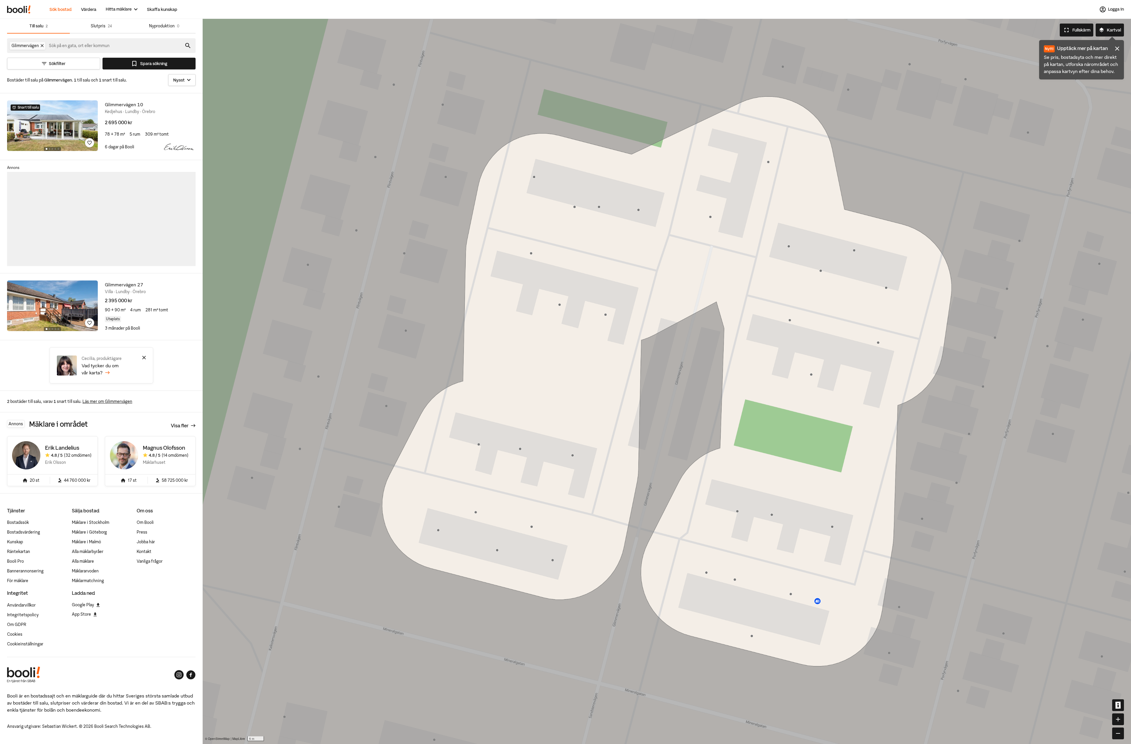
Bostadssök (18, 522)
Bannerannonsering (25, 571)
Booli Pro (15, 561)
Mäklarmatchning (88, 580)
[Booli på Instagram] (179, 675)
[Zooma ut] (1118, 733)
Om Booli (145, 522)
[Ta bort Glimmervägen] (42, 45)
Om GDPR (16, 624)
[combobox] (79, 45)
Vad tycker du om (100, 369)
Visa (179, 426)
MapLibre (238, 739)
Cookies (14, 634)
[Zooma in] (1118, 719)
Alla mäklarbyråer (87, 551)
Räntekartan (18, 551)
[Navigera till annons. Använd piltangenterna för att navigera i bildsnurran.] (52, 125)
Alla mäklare (83, 561)
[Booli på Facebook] (191, 675)
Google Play (83, 604)
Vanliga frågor (150, 561)
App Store (81, 614)
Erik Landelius (62, 447)
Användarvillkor (21, 605)
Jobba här (146, 541)
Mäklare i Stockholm (90, 522)
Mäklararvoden (85, 571)
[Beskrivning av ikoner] (1118, 705)
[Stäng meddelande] (1117, 48)
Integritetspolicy (23, 614)
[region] (667, 381)
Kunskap (15, 541)
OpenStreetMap (219, 739)
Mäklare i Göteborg (89, 532)
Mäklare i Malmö (86, 541)
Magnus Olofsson (164, 447)
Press (142, 532)
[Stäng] (144, 357)
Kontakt (144, 551)
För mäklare (17, 580)
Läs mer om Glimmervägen (107, 401)
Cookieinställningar (25, 644)
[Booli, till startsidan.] (19, 9)
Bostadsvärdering (23, 532)
